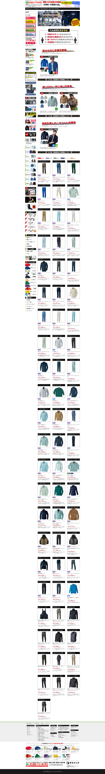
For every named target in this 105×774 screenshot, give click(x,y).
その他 (27, 183)
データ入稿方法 (31, 226)
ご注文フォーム (47, 723)
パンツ (27, 156)
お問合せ (42, 723)
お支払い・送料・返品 (31, 231)
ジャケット (28, 147)
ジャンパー (33, 285)
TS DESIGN (53, 736)
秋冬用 (39, 734)
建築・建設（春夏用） (41, 733)
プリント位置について (31, 241)
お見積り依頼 (37, 723)
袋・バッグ (33, 291)
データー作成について (30, 223)
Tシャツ (27, 169)
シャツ (27, 165)
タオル (34, 270)
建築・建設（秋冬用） (41, 740)
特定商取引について (30, 308)
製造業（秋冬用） (41, 739)
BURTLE (53, 734)
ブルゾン (27, 178)
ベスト (27, 160)
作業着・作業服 (27, 140)
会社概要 (28, 299)
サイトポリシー (30, 306)
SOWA (53, 735)
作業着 (34, 276)
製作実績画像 (29, 246)
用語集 (60, 736)
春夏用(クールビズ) (30, 142)
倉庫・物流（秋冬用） (41, 738)
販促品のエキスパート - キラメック (51, 771)
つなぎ (27, 151)
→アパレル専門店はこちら (67, 6)
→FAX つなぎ (77, 6)
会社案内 (73, 731)
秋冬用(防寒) (29, 143)
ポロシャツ (28, 174)
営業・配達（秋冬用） (41, 736)
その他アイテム (30, 734)
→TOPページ (67, 4)
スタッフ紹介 (29, 302)
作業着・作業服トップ (30, 723)
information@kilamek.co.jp (57, 764)
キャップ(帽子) (33, 274)
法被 (35, 288)
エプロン (33, 279)
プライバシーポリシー (31, 304)
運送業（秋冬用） (41, 735)
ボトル (34, 294)
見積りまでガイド (31, 215)
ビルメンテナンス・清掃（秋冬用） (43, 737)
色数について (29, 237)
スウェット (33, 282)
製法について (29, 239)
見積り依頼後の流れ (30, 219)
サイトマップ (29, 310)
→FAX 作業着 (77, 4)
